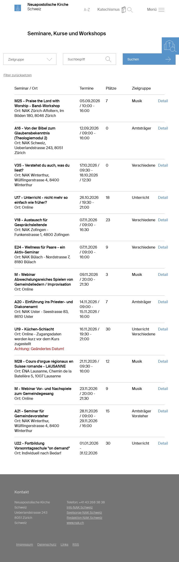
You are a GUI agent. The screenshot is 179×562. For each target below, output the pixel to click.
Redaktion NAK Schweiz (84, 518)
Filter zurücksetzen (17, 75)
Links (64, 544)
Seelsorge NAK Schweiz (84, 512)
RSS (75, 544)
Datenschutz (46, 544)
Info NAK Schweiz (80, 507)
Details (164, 100)
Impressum (24, 544)
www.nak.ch (75, 523)
